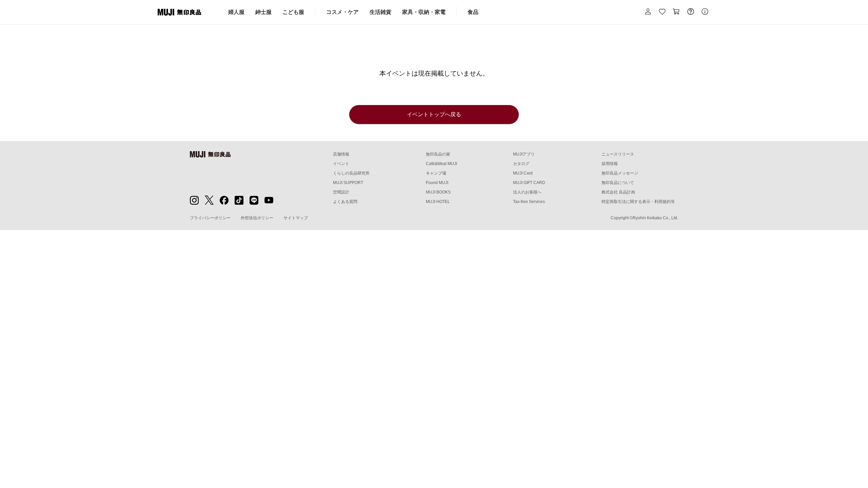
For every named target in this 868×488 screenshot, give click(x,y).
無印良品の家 (438, 154)
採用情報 (609, 163)
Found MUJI (437, 182)
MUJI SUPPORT (348, 182)
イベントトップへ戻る (434, 114)
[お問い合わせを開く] (691, 12)
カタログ (521, 163)
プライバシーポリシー (210, 218)
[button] (648, 12)
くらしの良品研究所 (351, 173)
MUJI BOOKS (438, 192)
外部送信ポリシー (257, 218)
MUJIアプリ (524, 154)
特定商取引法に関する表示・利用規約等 (638, 201)
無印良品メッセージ (619, 173)
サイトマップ (295, 218)
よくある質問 (345, 201)
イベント (341, 163)
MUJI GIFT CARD (529, 182)
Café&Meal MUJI (441, 163)
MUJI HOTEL (438, 201)
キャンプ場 (436, 173)
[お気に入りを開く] (662, 12)
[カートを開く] (676, 12)
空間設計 (341, 192)
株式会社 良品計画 (618, 192)
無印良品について (617, 182)
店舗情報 (341, 154)
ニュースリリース (617, 154)
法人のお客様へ (527, 192)
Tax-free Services (529, 201)
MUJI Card (523, 173)
